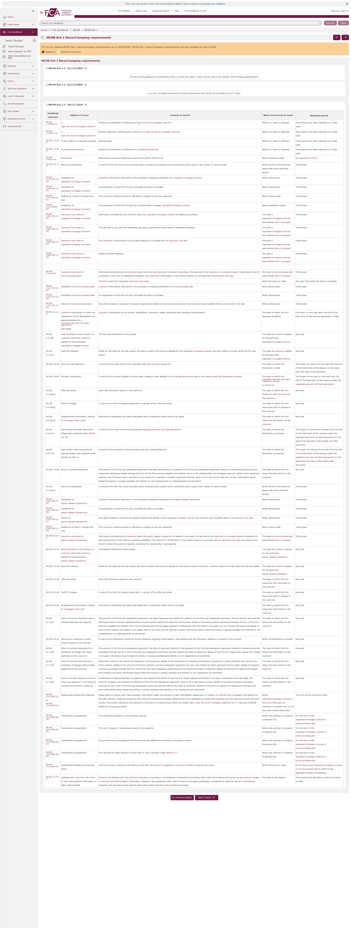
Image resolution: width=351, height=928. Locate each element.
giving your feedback (215, 4)
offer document (111, 390)
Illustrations (67, 639)
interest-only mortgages (230, 695)
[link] (59, 12)
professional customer (74, 150)
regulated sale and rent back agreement (75, 324)
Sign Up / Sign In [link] (339, 11)
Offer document (68, 579)
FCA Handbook (60, 30)
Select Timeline (14, 40)
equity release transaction (187, 499)
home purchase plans (71, 276)
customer (136, 132)
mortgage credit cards (74, 420)
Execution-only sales (71, 215)
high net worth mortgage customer (78, 126)
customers (80, 777)
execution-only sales (139, 281)
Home (44, 30)
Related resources (71, 52)
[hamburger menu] (41, 12)
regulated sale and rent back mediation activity (276, 380)
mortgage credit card (74, 609)
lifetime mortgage (209, 626)
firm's (105, 281)
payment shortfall (110, 781)
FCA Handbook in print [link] (196, 11)
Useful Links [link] (141, 11)
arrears (233, 477)
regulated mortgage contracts (75, 182)
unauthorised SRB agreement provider (223, 376)
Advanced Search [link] (161, 11)
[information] (34, 40)
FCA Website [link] (124, 11)
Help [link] (177, 11)
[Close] (347, 4)
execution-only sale (178, 241)
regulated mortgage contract (188, 178)
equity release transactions (74, 503)
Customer (103, 178)
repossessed (249, 781)
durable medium (231, 272)
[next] (345, 37)
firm (274, 165)
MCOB (76, 30)
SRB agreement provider (186, 376)
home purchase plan (157, 272)
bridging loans (164, 703)
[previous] (336, 37)
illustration (71, 334)
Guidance (50, 52)
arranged (286, 222)
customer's (108, 196)
